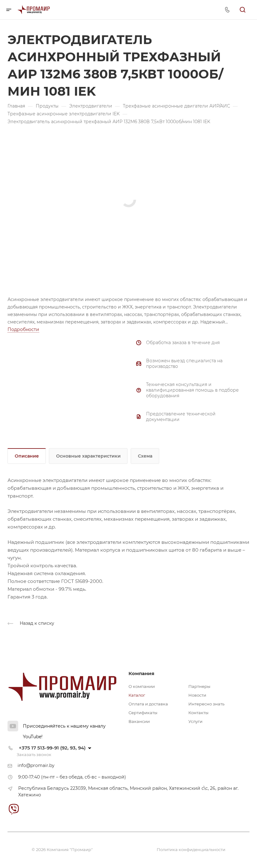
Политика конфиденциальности (191, 849)
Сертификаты (142, 712)
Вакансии (139, 721)
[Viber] (14, 809)
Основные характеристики (88, 456)
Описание (27, 456)
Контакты (198, 712)
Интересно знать (206, 703)
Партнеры (199, 686)
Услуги (195, 721)
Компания (141, 673)
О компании (141, 686)
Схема (145, 456)
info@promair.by (36, 765)
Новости (197, 695)
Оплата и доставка (148, 703)
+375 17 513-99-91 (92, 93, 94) (52, 748)
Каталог (136, 695)
